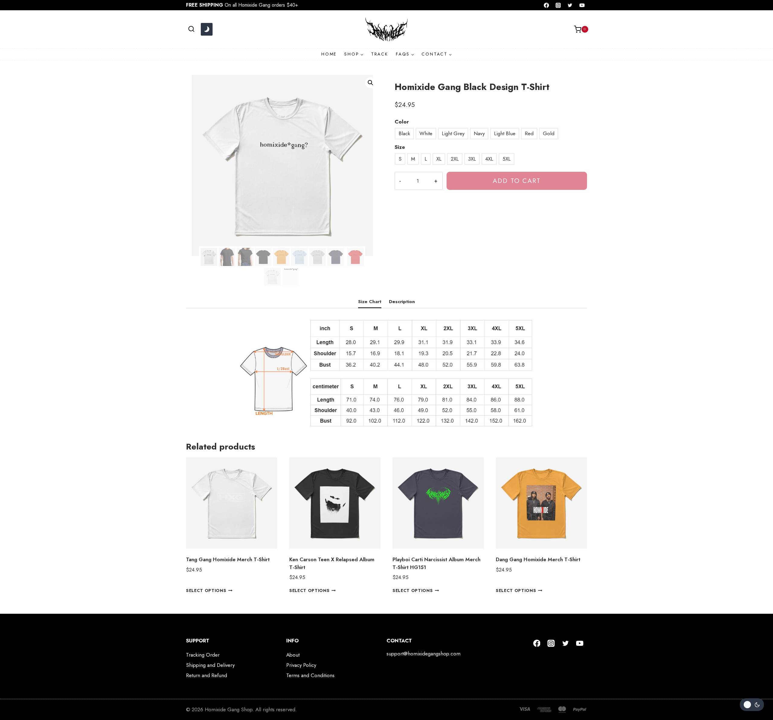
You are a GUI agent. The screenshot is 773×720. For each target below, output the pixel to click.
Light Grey (453, 133)
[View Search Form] (191, 29)
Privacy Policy (301, 665)
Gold (548, 133)
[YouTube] (582, 5)
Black (404, 133)
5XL (506, 158)
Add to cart (516, 180)
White (425, 133)
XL (438, 158)
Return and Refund (206, 675)
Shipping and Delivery (210, 665)
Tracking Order (203, 654)
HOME (329, 54)
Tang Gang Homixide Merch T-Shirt (228, 559)
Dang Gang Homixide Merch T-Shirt (538, 559)
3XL (472, 158)
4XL (489, 158)
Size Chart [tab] (369, 301)
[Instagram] (558, 5)
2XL (455, 158)
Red (529, 133)
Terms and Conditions (310, 675)
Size (400, 147)
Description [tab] (402, 301)
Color (402, 121)
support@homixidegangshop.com (423, 653)
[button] (370, 82)
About (293, 654)
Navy (479, 133)
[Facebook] (546, 5)
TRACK (379, 54)
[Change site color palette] (206, 29)
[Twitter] (570, 5)
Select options (206, 590)
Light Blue (504, 133)
